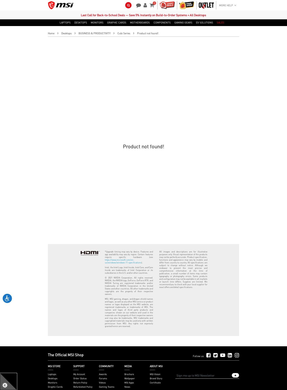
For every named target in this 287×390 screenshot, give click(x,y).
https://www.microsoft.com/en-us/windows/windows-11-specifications (123, 261)
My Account (79, 374)
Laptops (52, 374)
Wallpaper (129, 378)
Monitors (52, 382)
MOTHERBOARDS (140, 22)
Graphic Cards (55, 386)
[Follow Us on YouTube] (222, 355)
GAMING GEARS (183, 22)
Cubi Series (123, 33)
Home (51, 33)
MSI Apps (129, 382)
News (127, 386)
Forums (103, 378)
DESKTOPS (80, 22)
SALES (220, 22)
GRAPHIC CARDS (116, 22)
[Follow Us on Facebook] (208, 355)
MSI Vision (155, 374)
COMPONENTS (162, 22)
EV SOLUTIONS (204, 22)
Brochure (129, 374)
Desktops (66, 33)
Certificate (155, 382)
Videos (102, 382)
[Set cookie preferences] (8, 381)
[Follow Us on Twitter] (215, 355)
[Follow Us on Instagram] (237, 355)
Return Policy (80, 382)
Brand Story (156, 378)
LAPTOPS (65, 22)
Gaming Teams (106, 386)
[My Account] (144, 4)
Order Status (80, 378)
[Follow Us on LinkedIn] (230, 355)
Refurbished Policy (82, 386)
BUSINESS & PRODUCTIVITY (95, 33)
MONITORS (97, 22)
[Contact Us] (137, 4)
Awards (103, 374)
